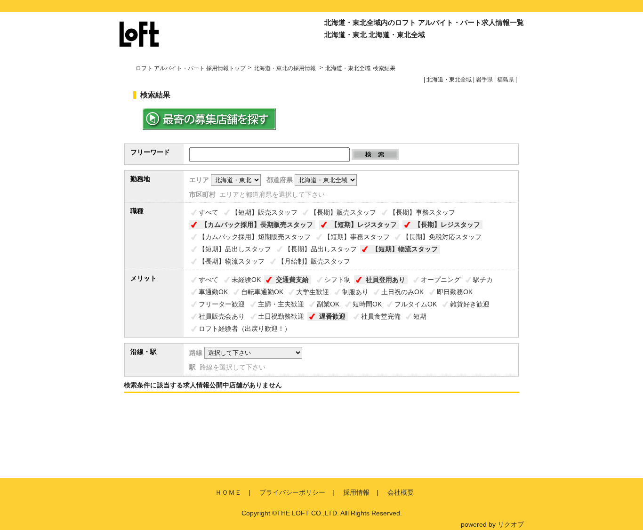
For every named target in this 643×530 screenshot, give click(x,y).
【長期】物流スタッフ (232, 261)
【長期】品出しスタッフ (320, 249)
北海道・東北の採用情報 (285, 68)
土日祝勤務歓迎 (281, 316)
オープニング (440, 279)
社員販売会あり (222, 316)
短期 (419, 316)
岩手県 (484, 79)
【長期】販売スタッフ (343, 212)
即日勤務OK (455, 292)
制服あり (355, 292)
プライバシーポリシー (292, 492)
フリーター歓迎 (222, 304)
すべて (208, 212)
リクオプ (511, 524)
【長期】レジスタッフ (447, 224)
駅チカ (483, 279)
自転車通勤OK (262, 292)
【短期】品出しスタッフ (235, 249)
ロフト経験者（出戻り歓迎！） (245, 328)
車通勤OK (213, 292)
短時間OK (367, 304)
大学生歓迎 (312, 292)
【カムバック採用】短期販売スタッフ (255, 237)
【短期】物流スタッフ (405, 249)
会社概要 (400, 492)
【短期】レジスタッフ (364, 224)
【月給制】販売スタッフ (314, 261)
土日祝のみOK (402, 292)
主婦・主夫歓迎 (281, 304)
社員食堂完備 (381, 316)
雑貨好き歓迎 (470, 304)
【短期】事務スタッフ (357, 237)
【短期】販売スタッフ (264, 212)
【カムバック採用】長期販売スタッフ (257, 224)
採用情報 (356, 492)
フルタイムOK (415, 304)
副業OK (328, 304)
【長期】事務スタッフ (422, 212)
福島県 (505, 79)
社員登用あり (385, 279)
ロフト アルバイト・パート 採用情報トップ (191, 68)
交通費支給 (292, 279)
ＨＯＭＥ (228, 492)
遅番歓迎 (332, 316)
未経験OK (246, 279)
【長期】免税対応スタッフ (442, 237)
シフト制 (337, 279)
